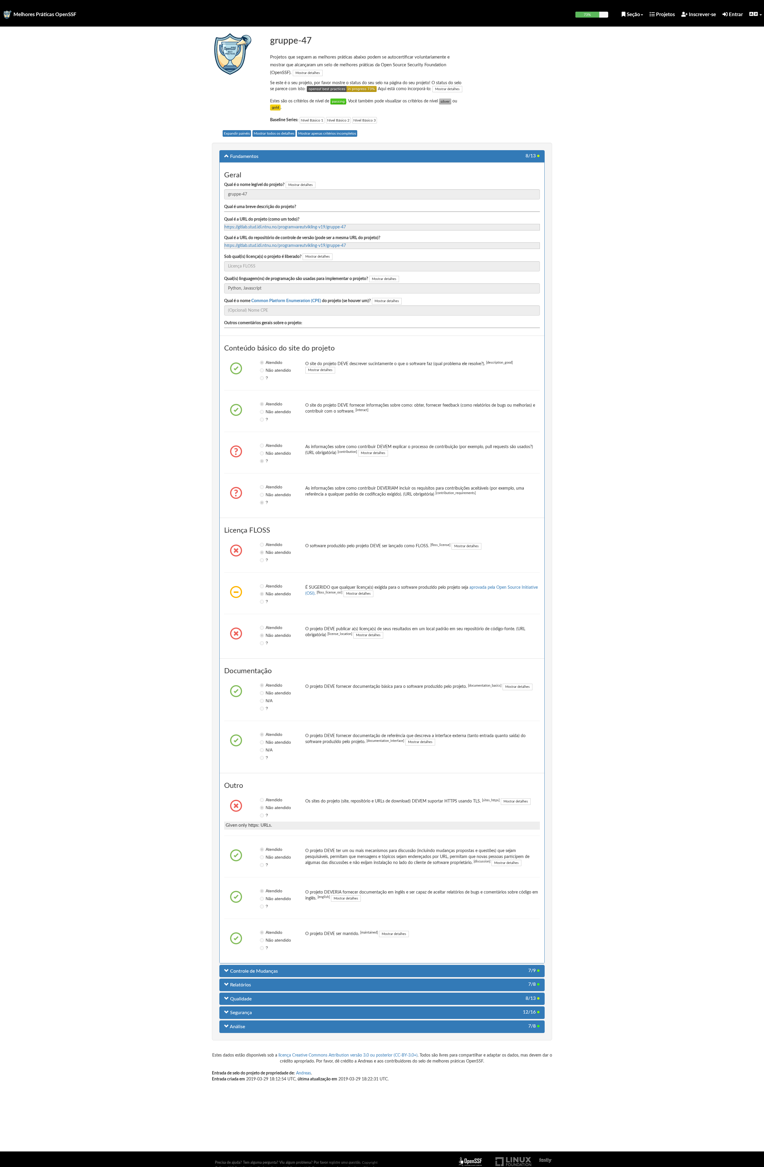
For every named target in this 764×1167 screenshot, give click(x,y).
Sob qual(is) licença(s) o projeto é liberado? (262, 257)
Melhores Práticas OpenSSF (44, 14)
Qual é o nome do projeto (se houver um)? (297, 301)
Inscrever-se (702, 14)
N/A (269, 700)
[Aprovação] (338, 101)
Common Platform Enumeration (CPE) (286, 301)
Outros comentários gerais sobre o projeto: (263, 323)
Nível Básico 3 (364, 120)
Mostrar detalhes (307, 73)
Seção (633, 14)
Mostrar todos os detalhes (274, 133)
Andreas (303, 1073)
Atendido (270, 362)
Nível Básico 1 (312, 120)
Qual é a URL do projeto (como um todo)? (261, 219)
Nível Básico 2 (338, 120)
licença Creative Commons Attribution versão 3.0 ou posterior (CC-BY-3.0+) (348, 1055)
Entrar (735, 14)
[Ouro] (275, 107)
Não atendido (270, 370)
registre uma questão (344, 1162)
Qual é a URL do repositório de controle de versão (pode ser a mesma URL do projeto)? (302, 238)
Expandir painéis (237, 133)
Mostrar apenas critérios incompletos (327, 133)
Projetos (665, 14)
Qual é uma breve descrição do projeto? (260, 207)
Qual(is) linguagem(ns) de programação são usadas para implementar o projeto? (296, 279)
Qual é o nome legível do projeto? (254, 185)
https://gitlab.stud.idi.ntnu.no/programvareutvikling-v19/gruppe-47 (285, 227)
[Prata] (445, 101)
